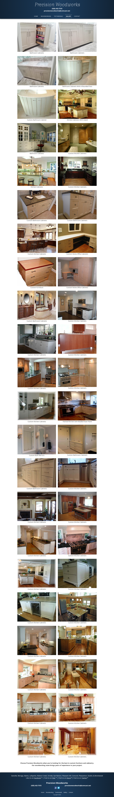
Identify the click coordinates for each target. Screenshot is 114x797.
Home (36, 16)
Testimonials (58, 16)
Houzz (69, 778)
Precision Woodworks (57, 782)
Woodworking (46, 16)
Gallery (68, 16)
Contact (77, 16)
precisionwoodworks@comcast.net (57, 11)
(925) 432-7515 (57, 9)
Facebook (37, 778)
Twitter (84, 778)
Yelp (53, 778)
